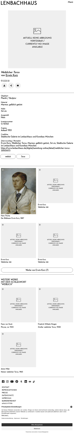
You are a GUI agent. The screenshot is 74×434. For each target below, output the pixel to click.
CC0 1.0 (6, 81)
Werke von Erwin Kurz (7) (37, 270)
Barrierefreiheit (9, 401)
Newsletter (7, 403)
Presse (5, 393)
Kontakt (5, 387)
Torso (23, 156)
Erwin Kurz (12, 75)
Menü (70, 2)
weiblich (8, 156)
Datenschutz (8, 395)
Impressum (6, 398)
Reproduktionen (9, 390)
